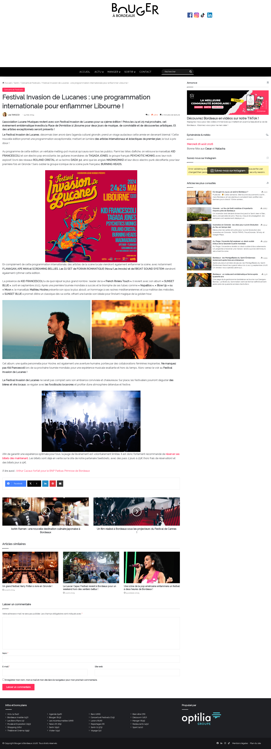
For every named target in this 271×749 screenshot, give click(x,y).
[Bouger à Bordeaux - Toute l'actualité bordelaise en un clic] (135, 10)
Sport (135, 727)
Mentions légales (240, 743)
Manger (113, 71)
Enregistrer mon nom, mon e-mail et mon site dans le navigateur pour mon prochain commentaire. (51, 680)
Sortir (128, 71)
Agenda (52, 714)
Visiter (52, 730)
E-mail (6, 666)
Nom (5, 653)
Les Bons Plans (14, 721)
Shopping (11, 727)
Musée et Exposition (16, 724)
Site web (99, 666)
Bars (93, 714)
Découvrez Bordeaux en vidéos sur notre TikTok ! (223, 118)
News (51, 724)
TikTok (203, 15)
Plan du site (255, 743)
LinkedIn (209, 15)
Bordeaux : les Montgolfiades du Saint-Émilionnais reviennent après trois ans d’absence (234, 259)
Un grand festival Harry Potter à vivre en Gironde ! (27, 586)
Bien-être (137, 714)
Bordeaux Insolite (15, 717)
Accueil (85, 71)
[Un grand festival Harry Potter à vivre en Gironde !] (30, 567)
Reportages (96, 724)
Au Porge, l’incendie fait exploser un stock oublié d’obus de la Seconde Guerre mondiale (233, 242)
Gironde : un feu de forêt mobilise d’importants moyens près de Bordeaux (232, 209)
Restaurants (138, 724)
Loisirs (94, 721)
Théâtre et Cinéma (15, 730)
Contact (145, 71)
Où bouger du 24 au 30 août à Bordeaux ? (230, 192)
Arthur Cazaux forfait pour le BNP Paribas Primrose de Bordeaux (53, 470)
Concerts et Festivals (30, 83)
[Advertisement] (135, 42)
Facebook (189, 15)
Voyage (94, 730)
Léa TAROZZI (14, 115)
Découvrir (137, 717)
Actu (98, 71)
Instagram (196, 15)
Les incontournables (58, 721)
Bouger (52, 717)
